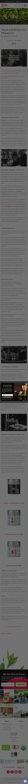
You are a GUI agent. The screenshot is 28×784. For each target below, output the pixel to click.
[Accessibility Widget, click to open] (25, 781)
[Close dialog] (26, 384)
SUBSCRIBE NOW (7, 397)
